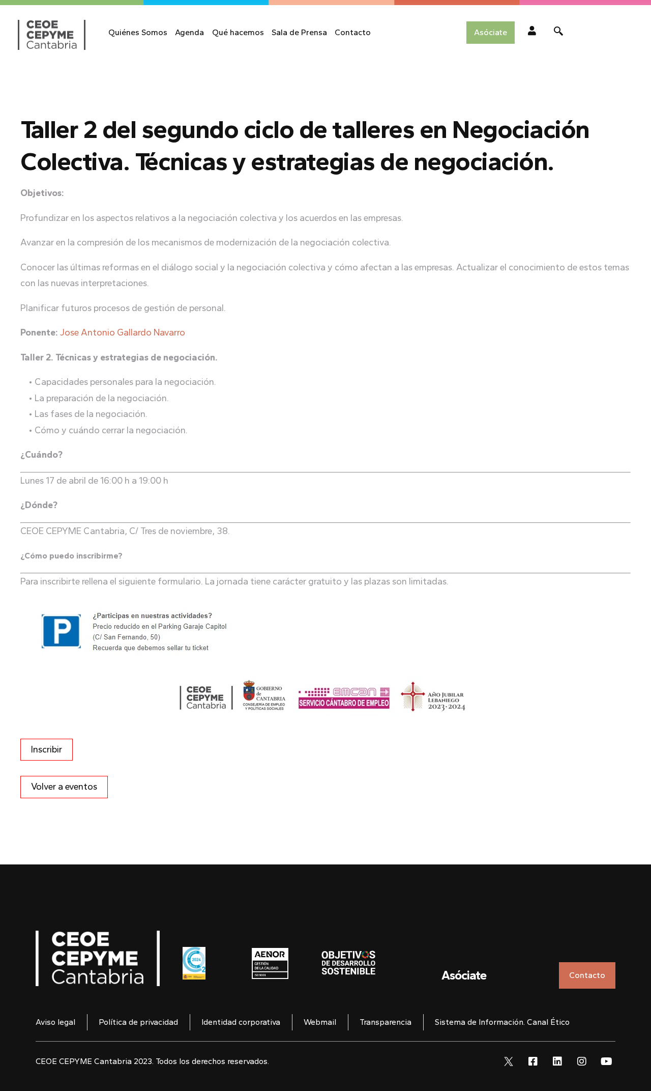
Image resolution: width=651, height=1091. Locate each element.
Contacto (353, 32)
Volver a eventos (64, 786)
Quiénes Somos (137, 32)
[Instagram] (582, 1061)
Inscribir (46, 749)
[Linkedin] (557, 1061)
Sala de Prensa (299, 32)
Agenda (189, 32)
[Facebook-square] (533, 1061)
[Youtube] (606, 1061)
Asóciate (463, 975)
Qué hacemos (238, 32)
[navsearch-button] (558, 32)
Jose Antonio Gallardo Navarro (122, 332)
